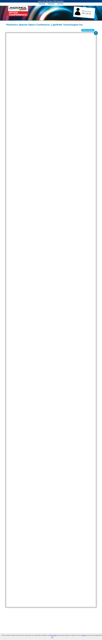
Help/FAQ (60, 4)
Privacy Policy (53, 635)
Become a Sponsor (87, 30)
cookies (84, 635)
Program (42, 4)
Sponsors (51, 4)
